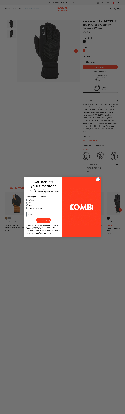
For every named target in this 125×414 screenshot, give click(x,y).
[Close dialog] (98, 179)
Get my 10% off (43, 220)
